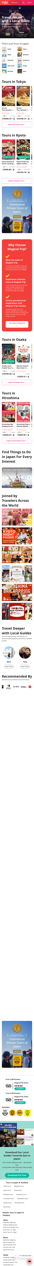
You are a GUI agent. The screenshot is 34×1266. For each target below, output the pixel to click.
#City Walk (19, 371)
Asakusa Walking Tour (10, 1225)
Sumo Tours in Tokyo (9, 1232)
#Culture (3, 113)
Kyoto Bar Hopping (9, 1240)
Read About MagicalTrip (17, 323)
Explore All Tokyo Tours (16, 124)
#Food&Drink (4, 429)
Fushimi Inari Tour (9, 1247)
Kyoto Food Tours (8, 1250)
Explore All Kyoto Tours (16, 181)
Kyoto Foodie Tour (9, 1242)
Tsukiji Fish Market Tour (11, 1227)
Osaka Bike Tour (8, 1265)
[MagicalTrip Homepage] (5, 2)
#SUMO (8, 113)
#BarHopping (10, 429)
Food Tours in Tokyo (9, 1230)
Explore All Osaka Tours (16, 382)
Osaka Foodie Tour (9, 1260)
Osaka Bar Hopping (9, 1257)
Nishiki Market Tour (9, 1245)
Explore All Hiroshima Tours (16, 441)
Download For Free (17, 1175)
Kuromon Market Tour (10, 1262)
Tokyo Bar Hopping (9, 1222)
